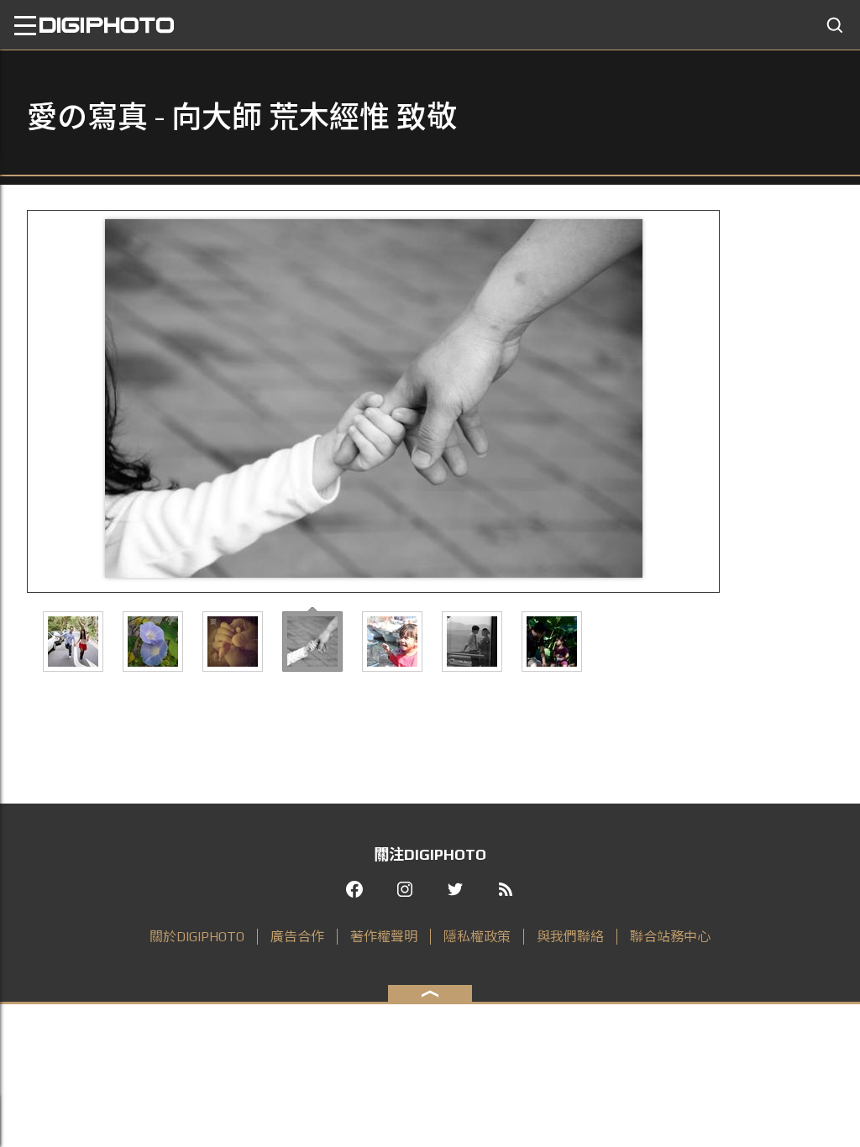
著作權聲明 (383, 937)
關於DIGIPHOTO (196, 937)
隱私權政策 (477, 937)
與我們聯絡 (570, 937)
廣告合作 (297, 937)
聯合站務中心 (670, 937)
